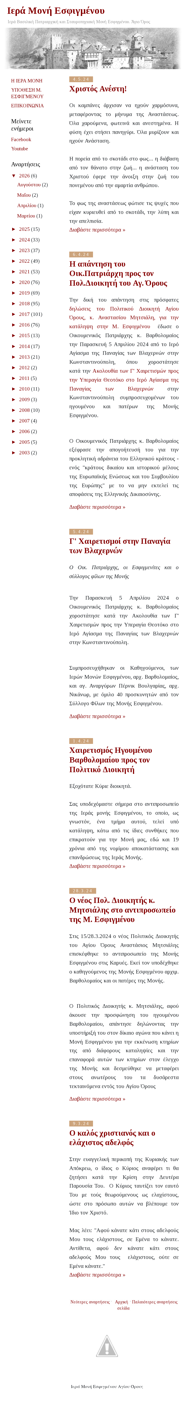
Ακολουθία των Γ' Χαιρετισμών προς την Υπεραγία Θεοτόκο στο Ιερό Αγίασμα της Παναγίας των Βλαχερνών (124, 380)
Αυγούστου (29, 185)
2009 (25, 399)
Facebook (21, 139)
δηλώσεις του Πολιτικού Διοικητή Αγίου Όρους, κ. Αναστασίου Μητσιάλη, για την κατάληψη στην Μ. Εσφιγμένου (124, 318)
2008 (25, 410)
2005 (25, 442)
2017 (25, 314)
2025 (25, 229)
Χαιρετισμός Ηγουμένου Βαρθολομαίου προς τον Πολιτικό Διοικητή (110, 760)
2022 (25, 261)
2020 (25, 282)
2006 (25, 431)
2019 (25, 293)
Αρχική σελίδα (122, 1305)
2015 (25, 335)
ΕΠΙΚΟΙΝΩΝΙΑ (27, 106)
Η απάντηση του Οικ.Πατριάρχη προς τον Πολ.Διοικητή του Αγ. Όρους (118, 273)
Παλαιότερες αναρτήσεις (155, 1302)
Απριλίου (27, 205)
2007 (25, 421)
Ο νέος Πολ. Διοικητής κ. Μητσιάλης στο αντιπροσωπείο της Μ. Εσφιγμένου (122, 910)
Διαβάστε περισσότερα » (97, 230)
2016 (25, 325)
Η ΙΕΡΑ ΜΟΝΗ (26, 81)
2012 (25, 367)
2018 (25, 303)
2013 (25, 357)
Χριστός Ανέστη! (98, 88)
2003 (25, 453)
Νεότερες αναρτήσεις (90, 1302)
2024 (25, 240)
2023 (25, 250)
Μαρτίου (26, 216)
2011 (25, 378)
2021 (25, 272)
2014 (25, 346)
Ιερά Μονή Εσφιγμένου (56, 10)
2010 (25, 389)
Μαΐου (24, 195)
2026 (25, 176)
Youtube (19, 149)
